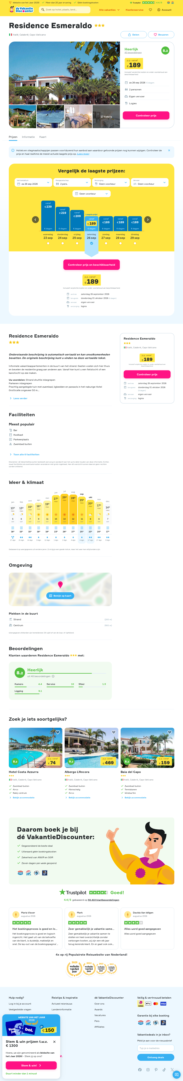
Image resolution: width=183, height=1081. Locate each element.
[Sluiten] (54, 1041)
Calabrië (24, 34)
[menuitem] (146, 82)
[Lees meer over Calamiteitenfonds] (155, 1022)
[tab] (13, 137)
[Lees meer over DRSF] (44, 872)
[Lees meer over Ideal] (36, 872)
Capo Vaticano (38, 34)
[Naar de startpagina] (21, 9)
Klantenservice (135, 9)
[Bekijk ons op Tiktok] (164, 1070)
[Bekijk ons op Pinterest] (156, 1070)
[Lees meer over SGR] (172, 2)
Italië (15, 34)
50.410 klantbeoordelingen (103, 899)
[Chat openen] (177, 1075)
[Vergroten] (113, 98)
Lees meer (83, 153)
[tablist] (91, 137)
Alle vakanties (107, 9)
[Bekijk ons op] (148, 1070)
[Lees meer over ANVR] (168, 2)
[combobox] (64, 9)
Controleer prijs (146, 115)
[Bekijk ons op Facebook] (140, 1070)
